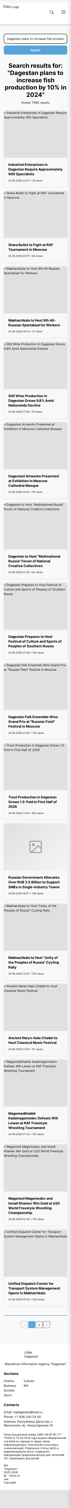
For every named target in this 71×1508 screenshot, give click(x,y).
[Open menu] (63, 12)
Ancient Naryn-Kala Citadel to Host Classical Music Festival (32, 1040)
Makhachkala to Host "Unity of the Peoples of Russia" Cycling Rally (33, 962)
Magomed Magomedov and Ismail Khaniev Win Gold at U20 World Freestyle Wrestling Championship (34, 1205)
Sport (8, 1395)
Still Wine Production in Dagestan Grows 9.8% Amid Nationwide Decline (31, 400)
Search (35, 50)
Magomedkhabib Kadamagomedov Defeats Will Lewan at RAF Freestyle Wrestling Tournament (33, 1120)
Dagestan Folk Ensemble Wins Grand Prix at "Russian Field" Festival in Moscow (33, 721)
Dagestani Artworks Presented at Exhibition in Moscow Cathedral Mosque (33, 481)
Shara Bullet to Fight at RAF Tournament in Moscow (30, 247)
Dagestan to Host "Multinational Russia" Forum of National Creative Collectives (34, 561)
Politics (9, 1381)
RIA (26, 1386)
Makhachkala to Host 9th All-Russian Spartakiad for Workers (34, 322)
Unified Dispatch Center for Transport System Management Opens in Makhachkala (34, 1288)
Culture (29, 1381)
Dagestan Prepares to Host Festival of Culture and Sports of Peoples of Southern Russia (35, 641)
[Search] (51, 12)
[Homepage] (11, 12)
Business (10, 1386)
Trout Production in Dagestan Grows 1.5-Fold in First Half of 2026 (32, 802)
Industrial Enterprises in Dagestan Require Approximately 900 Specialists (35, 169)
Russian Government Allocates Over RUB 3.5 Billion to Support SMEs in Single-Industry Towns (34, 882)
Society (9, 1390)
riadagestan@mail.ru (27, 1412)
